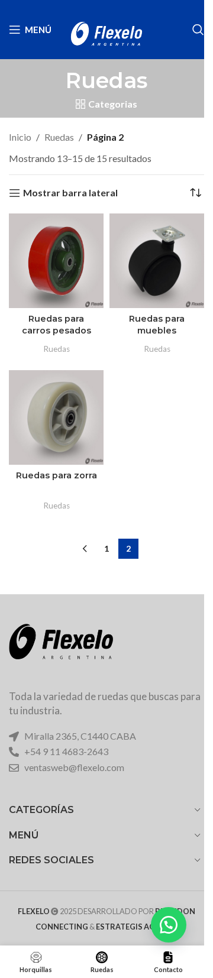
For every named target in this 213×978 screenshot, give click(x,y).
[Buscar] (198, 29)
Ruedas (59, 137)
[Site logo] (106, 28)
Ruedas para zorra (56, 475)
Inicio (20, 137)
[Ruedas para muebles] (156, 260)
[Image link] (61, 649)
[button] (168, 925)
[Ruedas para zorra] (56, 417)
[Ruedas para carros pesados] (56, 260)
